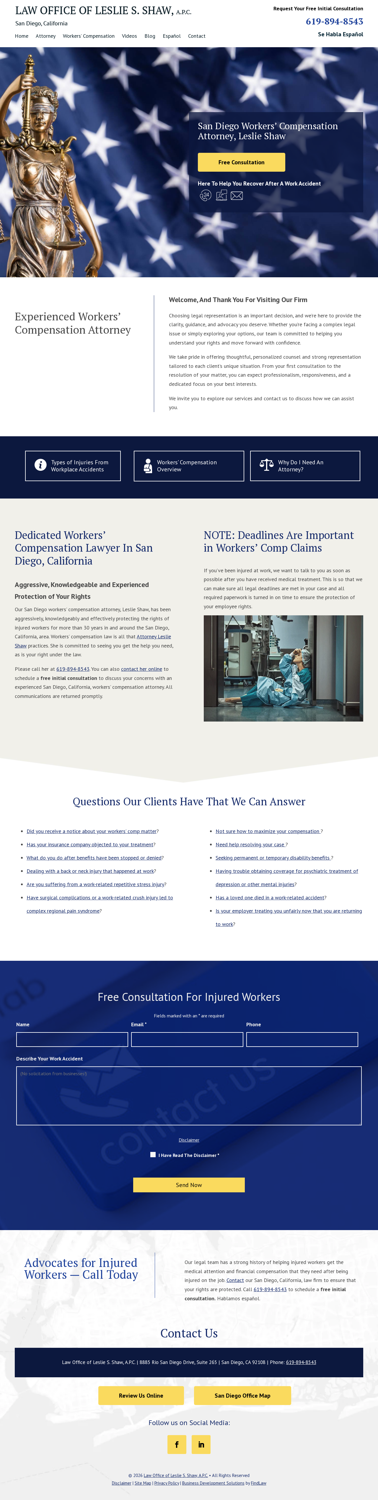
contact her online (141, 668)
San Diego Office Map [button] (243, 1395)
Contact (197, 35)
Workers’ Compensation (89, 35)
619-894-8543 (334, 21)
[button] (372, 1457)
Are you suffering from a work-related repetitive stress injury (95, 884)
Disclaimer (189, 1140)
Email (139, 1024)
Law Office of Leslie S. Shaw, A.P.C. (176, 1475)
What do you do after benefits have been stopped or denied (94, 857)
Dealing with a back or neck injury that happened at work (90, 871)
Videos (129, 35)
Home (21, 35)
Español (172, 35)
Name (23, 1024)
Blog (149, 35)
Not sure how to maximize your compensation (268, 831)
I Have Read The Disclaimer (189, 1155)
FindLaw (258, 1483)
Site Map (143, 1483)
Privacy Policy (166, 1483)
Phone (253, 1024)
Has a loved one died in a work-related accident (270, 897)
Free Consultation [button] (242, 162)
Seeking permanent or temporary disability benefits (273, 857)
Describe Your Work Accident (49, 1058)
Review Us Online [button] (141, 1395)
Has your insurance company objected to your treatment (90, 844)
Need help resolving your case (251, 844)
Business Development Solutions (213, 1483)
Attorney (46, 35)
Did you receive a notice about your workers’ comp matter (92, 831)
